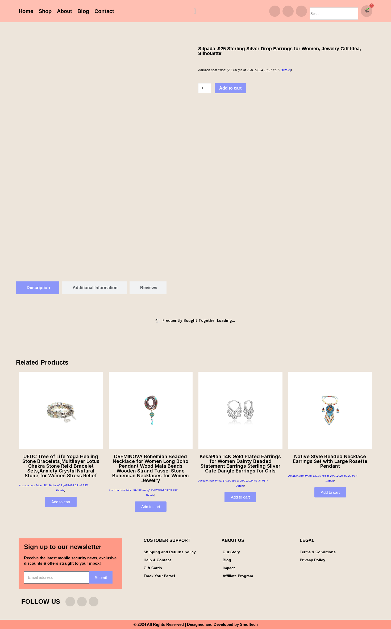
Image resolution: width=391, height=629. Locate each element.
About (64, 11)
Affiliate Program (238, 576)
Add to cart (230, 88)
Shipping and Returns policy (170, 552)
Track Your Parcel (159, 576)
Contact (104, 11)
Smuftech (249, 624)
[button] (334, 5)
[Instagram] (274, 11)
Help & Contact (157, 560)
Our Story (231, 552)
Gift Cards (153, 568)
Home (26, 11)
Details (286, 70)
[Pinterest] (301, 11)
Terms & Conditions (318, 552)
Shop (45, 11)
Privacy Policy (312, 560)
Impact (229, 568)
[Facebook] (288, 11)
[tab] (37, 287)
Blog (83, 11)
